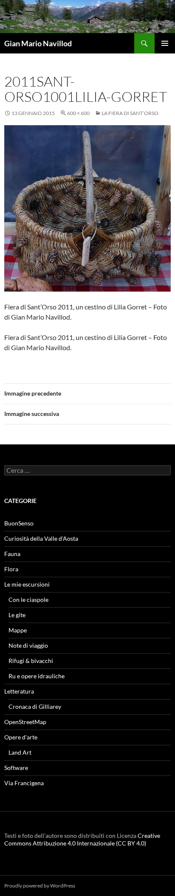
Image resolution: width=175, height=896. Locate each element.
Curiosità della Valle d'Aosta (41, 538)
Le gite (16, 614)
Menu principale (165, 43)
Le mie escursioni (27, 584)
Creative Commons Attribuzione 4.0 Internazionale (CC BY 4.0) (82, 839)
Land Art (19, 752)
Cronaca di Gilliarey (34, 706)
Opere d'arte (20, 737)
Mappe (17, 630)
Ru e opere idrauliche (36, 676)
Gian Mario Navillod (38, 43)
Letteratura (19, 691)
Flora (11, 569)
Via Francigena (24, 782)
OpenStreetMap (25, 721)
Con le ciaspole (28, 599)
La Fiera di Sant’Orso (130, 113)
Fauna (12, 553)
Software (16, 767)
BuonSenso (19, 523)
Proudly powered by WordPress (39, 885)
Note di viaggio (28, 645)
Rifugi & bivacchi (30, 660)
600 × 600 (78, 113)
